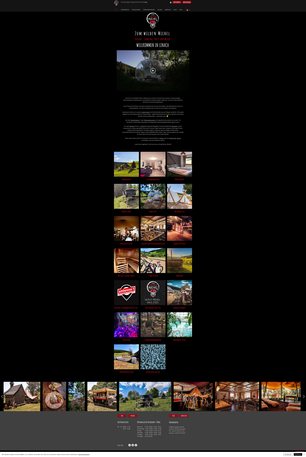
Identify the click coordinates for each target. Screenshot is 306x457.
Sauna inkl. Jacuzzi (175, 138)
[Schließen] (304, 454)
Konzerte (174, 126)
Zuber (162, 138)
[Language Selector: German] (188, 10)
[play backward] (2, 396)
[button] (170, 2)
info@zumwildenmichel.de (176, 427)
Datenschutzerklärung (84, 454)
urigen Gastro (145, 112)
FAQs (145, 2)
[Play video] (153, 70)
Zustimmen (298, 454)
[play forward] (304, 396)
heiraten (132, 126)
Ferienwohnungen (149, 120)
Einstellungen (288, 454)
